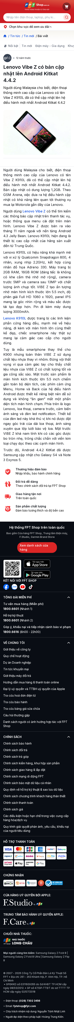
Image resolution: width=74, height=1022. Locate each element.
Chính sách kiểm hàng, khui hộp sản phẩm (31, 763)
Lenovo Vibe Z (34, 211)
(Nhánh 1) (17, 609)
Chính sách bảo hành (17, 743)
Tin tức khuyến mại (16, 669)
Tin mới (27, 46)
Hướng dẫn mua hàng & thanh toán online (31, 682)
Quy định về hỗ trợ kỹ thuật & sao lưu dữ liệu (33, 789)
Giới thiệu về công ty (17, 649)
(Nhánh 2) (18, 620)
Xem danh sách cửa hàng (34, 547)
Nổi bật (13, 46)
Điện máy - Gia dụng (50, 46)
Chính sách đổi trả (15, 750)
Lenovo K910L (14, 318)
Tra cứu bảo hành (15, 702)
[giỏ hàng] (66, 6)
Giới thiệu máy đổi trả (17, 675)
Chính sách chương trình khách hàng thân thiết (34, 796)
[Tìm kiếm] (66, 17)
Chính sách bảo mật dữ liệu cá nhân (27, 783)
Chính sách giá (13, 809)
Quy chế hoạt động (16, 656)
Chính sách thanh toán (18, 802)
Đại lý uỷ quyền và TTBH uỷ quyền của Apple (34, 689)
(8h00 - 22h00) (22, 632)
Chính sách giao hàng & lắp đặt (24, 769)
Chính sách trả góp (16, 756)
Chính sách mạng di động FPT (23, 776)
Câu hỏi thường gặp (16, 715)
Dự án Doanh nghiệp (17, 662)
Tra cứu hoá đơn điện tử (19, 695)
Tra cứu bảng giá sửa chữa (21, 708)
